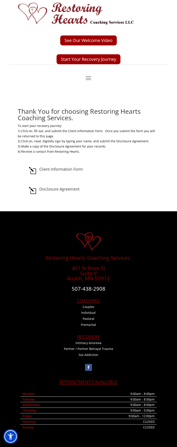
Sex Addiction (88, 355)
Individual (88, 313)
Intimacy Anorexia (88, 343)
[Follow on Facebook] (88, 367)
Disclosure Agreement (59, 189)
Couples (88, 307)
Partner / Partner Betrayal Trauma (88, 349)
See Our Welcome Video (88, 40)
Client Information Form (61, 169)
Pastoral (88, 319)
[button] (10, 436)
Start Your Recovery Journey (88, 59)
